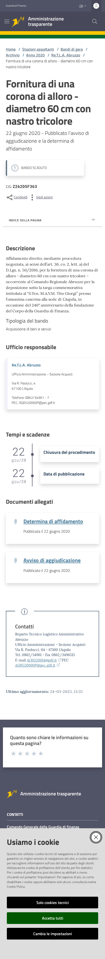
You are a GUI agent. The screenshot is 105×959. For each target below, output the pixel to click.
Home (11, 49)
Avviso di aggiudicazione (52, 560)
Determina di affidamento (53, 521)
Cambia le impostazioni (52, 934)
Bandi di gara (72, 49)
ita (81, 5)
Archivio (13, 55)
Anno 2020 (35, 55)
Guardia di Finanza (16, 6)
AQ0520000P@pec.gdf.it (35, 665)
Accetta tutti (52, 918)
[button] (94, 21)
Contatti (24, 626)
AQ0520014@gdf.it (42, 660)
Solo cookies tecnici (52, 902)
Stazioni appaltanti (38, 49)
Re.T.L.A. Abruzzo (65, 55)
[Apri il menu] (7, 21)
